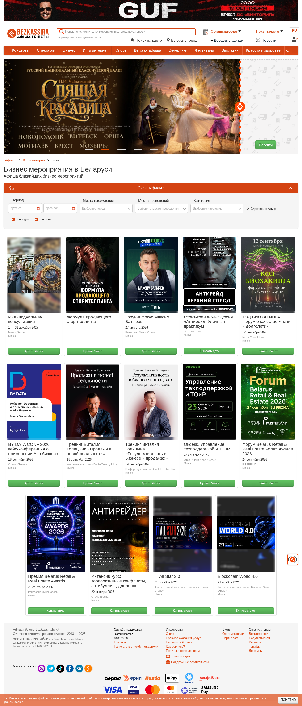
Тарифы (254, 646)
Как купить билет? (179, 642)
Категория (202, 200)
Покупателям (267, 31)
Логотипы (255, 650)
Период (18, 200)
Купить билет (33, 351)
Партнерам (230, 638)
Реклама (255, 642)
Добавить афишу (229, 40)
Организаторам (224, 31)
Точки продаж (181, 656)
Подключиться (259, 638)
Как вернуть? (175, 646)
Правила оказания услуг (183, 638)
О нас (170, 634)
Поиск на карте (148, 40)
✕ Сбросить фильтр (261, 209)
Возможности (258, 634)
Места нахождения (98, 200)
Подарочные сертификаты (190, 662)
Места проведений (153, 200)
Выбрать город (183, 40)
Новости (268, 40)
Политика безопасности (183, 650)
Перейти (266, 145)
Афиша (10, 160)
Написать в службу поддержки (136, 646)
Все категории (34, 160)
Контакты (120, 642)
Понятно (288, 700)
